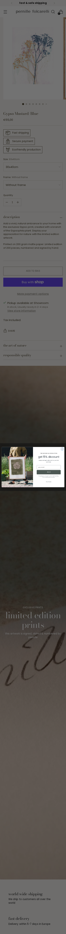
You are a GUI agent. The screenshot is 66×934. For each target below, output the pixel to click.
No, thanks (48, 481)
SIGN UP (49, 472)
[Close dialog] (62, 448)
